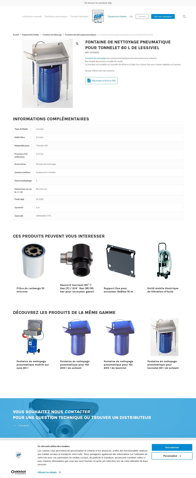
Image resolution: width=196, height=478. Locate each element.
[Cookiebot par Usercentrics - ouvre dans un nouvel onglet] (18, 472)
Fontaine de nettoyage (95, 58)
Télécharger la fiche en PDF (103, 80)
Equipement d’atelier (30, 35)
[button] (77, 43)
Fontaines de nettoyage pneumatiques (80, 35)
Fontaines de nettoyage (52, 35)
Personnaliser (170, 456)
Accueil (16, 35)
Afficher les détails (47, 472)
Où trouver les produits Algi (98, 3)
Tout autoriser (172, 447)
